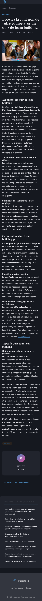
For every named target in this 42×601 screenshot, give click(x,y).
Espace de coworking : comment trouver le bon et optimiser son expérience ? (20, 555)
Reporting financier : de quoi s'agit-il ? (20, 541)
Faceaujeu (23, 580)
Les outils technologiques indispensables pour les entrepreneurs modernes (21, 527)
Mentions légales (17, 588)
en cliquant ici (24, 336)
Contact (28, 588)
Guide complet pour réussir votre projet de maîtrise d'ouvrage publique (20, 547)
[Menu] (37, 2)
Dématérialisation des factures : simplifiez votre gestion (17, 535)
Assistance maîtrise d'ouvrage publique (20, 561)
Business (12, 8)
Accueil (4, 8)
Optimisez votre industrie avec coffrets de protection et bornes (20, 520)
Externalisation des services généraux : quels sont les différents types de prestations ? (20, 511)
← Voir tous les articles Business (15, 483)
